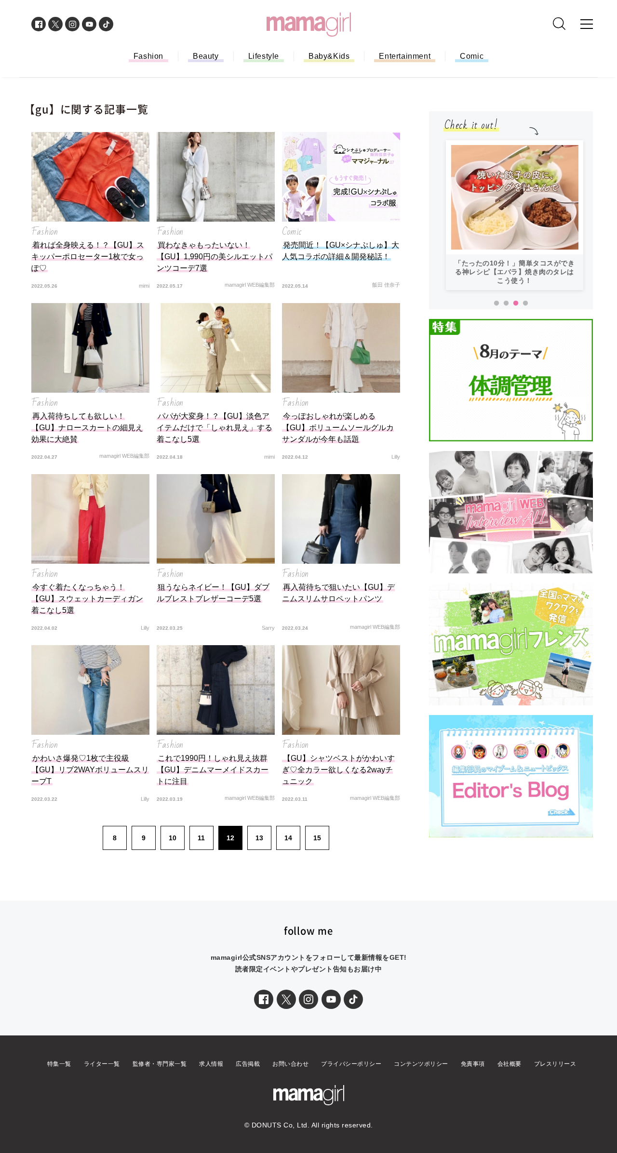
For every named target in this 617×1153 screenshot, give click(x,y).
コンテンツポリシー (421, 1063)
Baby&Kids (328, 56)
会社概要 (509, 1063)
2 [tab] (506, 303)
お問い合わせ (290, 1063)
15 (317, 838)
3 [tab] (515, 303)
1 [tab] (496, 303)
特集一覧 (59, 1063)
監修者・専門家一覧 (160, 1063)
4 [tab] (525, 303)
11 (201, 838)
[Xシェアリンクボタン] (286, 999)
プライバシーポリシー (351, 1063)
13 (259, 838)
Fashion (148, 56)
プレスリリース (555, 1063)
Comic (471, 56)
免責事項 (473, 1063)
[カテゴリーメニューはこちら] (586, 24)
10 (172, 838)
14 (288, 838)
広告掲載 (248, 1063)
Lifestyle (263, 56)
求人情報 (211, 1063)
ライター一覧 (102, 1063)
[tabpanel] (514, 215)
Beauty (206, 56)
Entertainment (404, 56)
